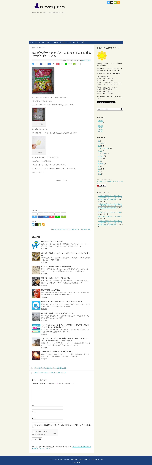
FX (67, 42)
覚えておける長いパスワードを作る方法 (55, 278)
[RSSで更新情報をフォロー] (118, 2)
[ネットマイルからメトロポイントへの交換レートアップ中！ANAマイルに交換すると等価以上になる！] (36, 328)
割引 (99, 161)
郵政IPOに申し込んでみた (50, 290)
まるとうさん (86, 229)
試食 (89, 60)
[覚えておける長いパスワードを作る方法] (36, 281)
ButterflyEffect (76, 462)
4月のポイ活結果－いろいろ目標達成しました (57, 313)
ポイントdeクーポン (72, 229)
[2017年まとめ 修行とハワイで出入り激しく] (36, 355)
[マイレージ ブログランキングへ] (101, 186)
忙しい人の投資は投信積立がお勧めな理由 (56, 266)
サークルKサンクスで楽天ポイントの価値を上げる (50, 368)
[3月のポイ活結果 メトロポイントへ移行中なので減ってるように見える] (36, 256)
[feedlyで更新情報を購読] (115, 2)
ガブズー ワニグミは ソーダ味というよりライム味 (50, 372)
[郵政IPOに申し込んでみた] (36, 293)
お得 (74, 42)
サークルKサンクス (59, 229)
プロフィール (102, 153)
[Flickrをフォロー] (111, 2)
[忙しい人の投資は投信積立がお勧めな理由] (36, 270)
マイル (32, 42)
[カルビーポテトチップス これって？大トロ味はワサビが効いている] (49, 64)
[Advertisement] (76, 27)
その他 (82, 42)
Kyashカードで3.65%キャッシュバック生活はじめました (61, 301)
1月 (100, 122)
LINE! (70, 64)
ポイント (37, 42)
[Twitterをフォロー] (108, 2)
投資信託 (62, 42)
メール (34, 412)
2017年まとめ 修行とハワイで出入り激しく (57, 351)
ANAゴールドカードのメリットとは (109, 212)
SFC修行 (56, 42)
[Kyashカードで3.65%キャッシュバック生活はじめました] (36, 305)
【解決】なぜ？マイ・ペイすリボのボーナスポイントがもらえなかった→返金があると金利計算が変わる (110, 197)
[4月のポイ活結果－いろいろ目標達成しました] (36, 316)
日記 (99, 169)
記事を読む (44, 248)
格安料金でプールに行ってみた (52, 241)
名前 (33, 405)
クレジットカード (47, 42)
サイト (34, 418)
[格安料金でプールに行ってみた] (36, 245)
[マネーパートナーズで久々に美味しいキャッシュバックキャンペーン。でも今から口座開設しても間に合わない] (36, 342)
